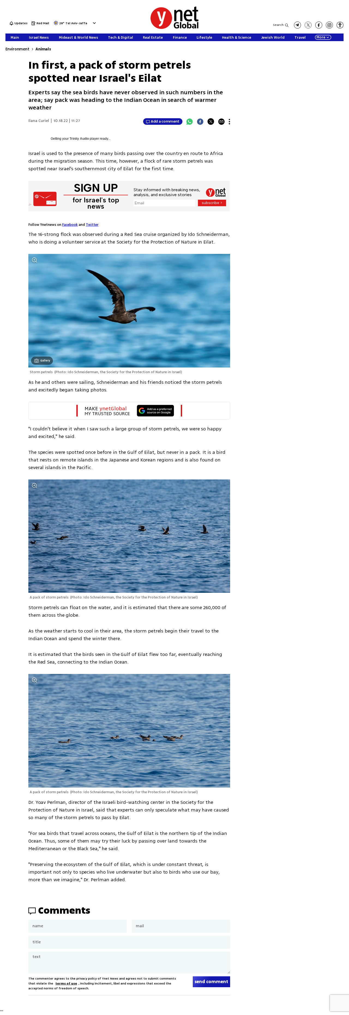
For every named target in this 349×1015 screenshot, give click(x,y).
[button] (93, 23)
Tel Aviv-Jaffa (76, 24)
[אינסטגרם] (329, 25)
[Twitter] (210, 121)
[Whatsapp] (189, 121)
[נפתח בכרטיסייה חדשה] (297, 25)
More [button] (321, 37)
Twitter (92, 224)
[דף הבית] (174, 28)
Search (278, 25)
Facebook (70, 224)
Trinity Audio (79, 139)
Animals (43, 49)
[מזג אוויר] (56, 24)
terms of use (66, 983)
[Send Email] (221, 121)
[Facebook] (200, 121)
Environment (17, 49)
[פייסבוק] (318, 25)
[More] (229, 121)
